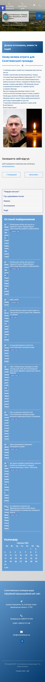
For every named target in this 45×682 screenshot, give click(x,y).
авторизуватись (8, 166)
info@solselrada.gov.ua (21, 635)
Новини (7, 201)
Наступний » (34, 175)
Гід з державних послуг (14, 196)
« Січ (6, 567)
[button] (2, 8)
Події (6, 210)
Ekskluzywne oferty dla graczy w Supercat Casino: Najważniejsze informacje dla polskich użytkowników (24, 227)
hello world (14, 300)
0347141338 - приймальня (9, 8)
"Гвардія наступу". (12, 192)
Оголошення (9, 206)
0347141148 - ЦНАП (22, 8)
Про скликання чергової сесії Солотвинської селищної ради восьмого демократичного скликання (25, 414)
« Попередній (11, 175)
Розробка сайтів (20, 671)
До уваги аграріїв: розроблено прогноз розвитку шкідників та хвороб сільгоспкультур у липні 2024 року (25, 465)
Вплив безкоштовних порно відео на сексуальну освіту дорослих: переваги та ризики (25, 312)
